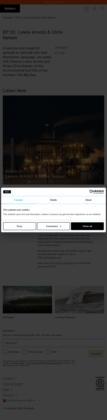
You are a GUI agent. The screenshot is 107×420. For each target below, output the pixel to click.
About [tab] (88, 200)
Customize (52, 226)
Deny (19, 226)
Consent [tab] (18, 200)
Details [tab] (53, 200)
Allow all (87, 226)
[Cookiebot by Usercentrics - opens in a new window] (91, 192)
